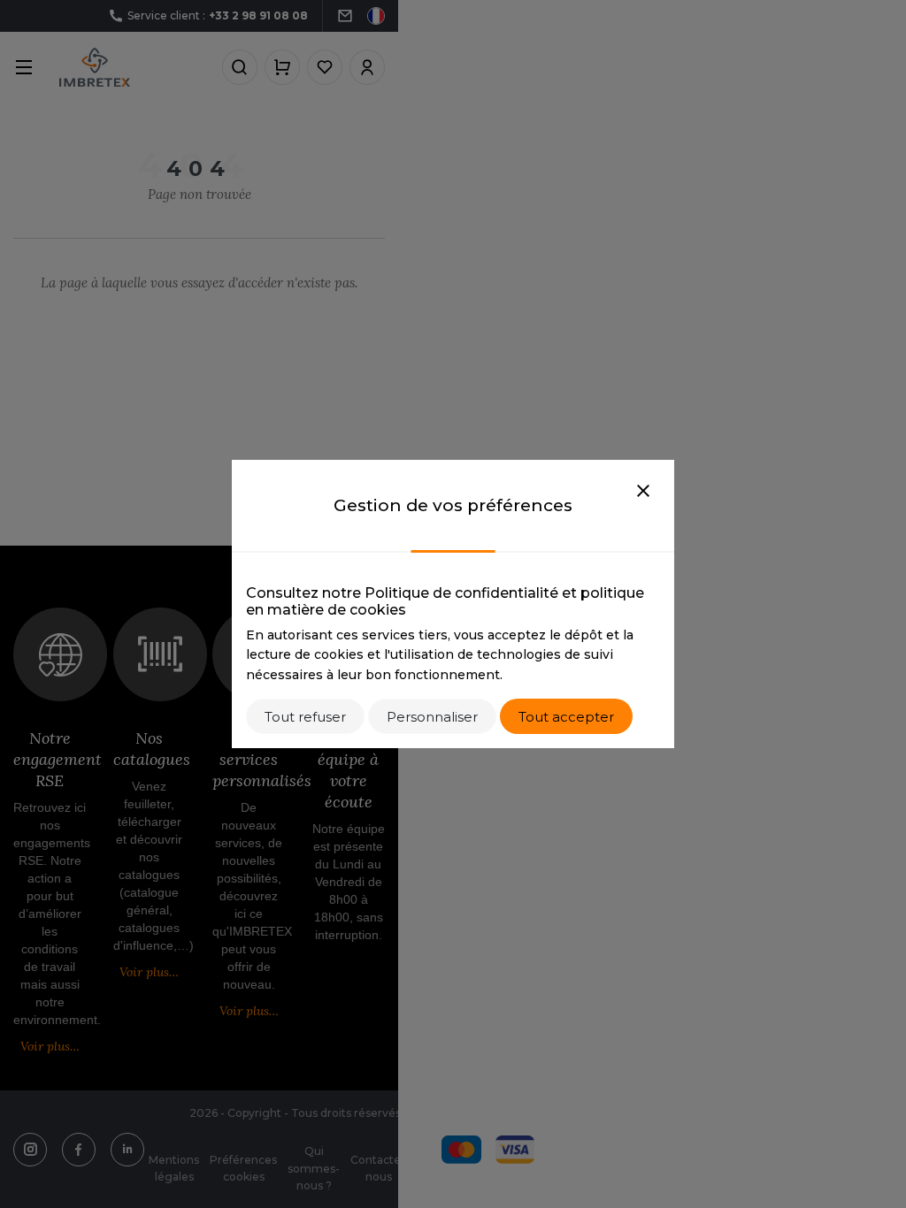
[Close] (643, 491)
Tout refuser (305, 716)
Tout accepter (566, 716)
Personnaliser (432, 716)
